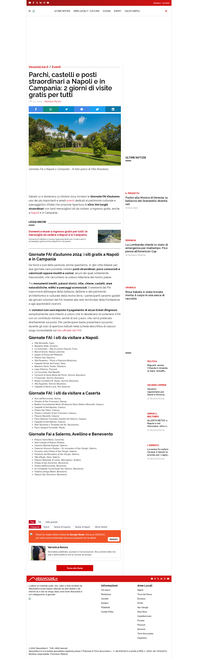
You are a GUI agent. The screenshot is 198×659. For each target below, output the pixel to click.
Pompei (140, 620)
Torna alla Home (75, 568)
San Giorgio (142, 607)
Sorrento (141, 629)
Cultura (94, 10)
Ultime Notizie (101, 526)
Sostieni (157, 2)
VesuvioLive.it (38, 67)
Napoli (35, 212)
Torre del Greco (144, 594)
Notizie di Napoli (82, 526)
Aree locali (80, 10)
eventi (70, 200)
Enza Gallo (133, 208)
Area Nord (142, 611)
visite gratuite (51, 521)
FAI (39, 521)
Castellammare (144, 616)
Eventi (117, 10)
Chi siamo (105, 589)
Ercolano (141, 598)
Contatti (165, 2)
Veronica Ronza (52, 101)
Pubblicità (105, 607)
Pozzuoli (141, 624)
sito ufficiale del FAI (68, 330)
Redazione (106, 594)
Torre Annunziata (145, 633)
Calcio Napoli (132, 10)
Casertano (142, 637)
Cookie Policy (107, 611)
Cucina (106, 10)
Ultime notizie (62, 10)
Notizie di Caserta (62, 526)
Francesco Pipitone (137, 255)
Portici (140, 602)
